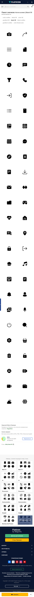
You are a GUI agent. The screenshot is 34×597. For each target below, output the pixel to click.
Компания (4, 555)
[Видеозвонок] (24, 371)
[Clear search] (24, 6)
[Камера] (9, 34)
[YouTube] (24, 562)
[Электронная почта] (9, 187)
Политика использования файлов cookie (17, 574)
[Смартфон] (24, 110)
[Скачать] (24, 172)
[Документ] (9, 172)
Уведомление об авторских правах (13, 576)
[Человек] (24, 294)
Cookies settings (27, 576)
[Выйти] (24, 248)
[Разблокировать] (24, 355)
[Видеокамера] (9, 386)
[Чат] (24, 64)
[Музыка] (24, 263)
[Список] (9, 110)
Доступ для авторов (17, 536)
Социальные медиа (17, 558)
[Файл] (24, 49)
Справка (4, 552)
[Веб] (24, 401)
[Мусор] (9, 355)
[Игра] (24, 202)
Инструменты (6, 548)
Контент (4, 545)
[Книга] (9, 126)
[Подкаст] (24, 309)
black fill (14, 17)
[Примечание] (24, 279)
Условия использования (8, 573)
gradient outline (7, 23)
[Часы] (9, 64)
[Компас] (9, 156)
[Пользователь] (9, 371)
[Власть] (9, 325)
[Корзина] (24, 340)
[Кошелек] (24, 386)
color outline (6, 17)
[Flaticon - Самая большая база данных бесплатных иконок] (15, 2)
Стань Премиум (17, 540)
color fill (20, 17)
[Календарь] (9, 141)
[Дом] (24, 218)
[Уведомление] (9, 294)
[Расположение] (24, 233)
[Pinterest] (17, 562)
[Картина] (9, 309)
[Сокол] (9, 263)
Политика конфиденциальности (24, 573)
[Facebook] (9, 562)
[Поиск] (24, 325)
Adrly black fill (8, 444)
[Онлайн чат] (9, 233)
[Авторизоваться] (9, 95)
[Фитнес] (24, 187)
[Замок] (9, 248)
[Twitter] (13, 562)
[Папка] (9, 202)
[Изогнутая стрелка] (24, 34)
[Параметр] (9, 340)
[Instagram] (20, 562)
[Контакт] (24, 156)
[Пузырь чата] (24, 141)
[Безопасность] (24, 95)
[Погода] (9, 401)
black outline (21, 20)
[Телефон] (24, 80)
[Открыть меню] (9, 49)
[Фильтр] (9, 80)
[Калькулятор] (24, 126)
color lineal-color (19, 23)
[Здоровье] (9, 218)
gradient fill (6, 20)
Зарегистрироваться (17, 569)
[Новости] (9, 279)
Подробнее (9, 428)
